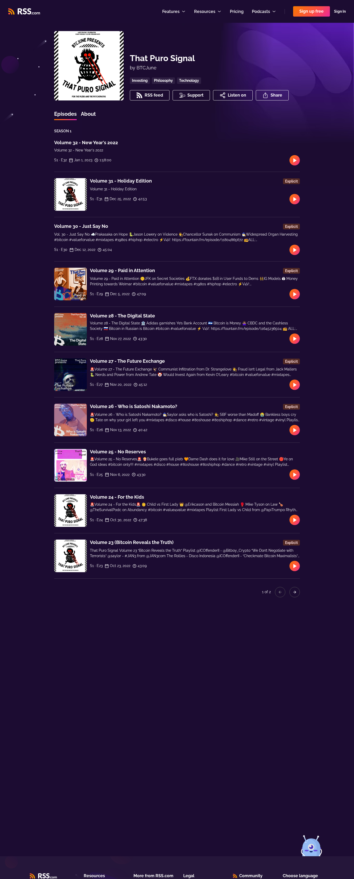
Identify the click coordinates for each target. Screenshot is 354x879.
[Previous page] (280, 592)
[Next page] (294, 592)
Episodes (65, 114)
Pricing (237, 11)
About (88, 114)
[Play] (294, 160)
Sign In (340, 11)
